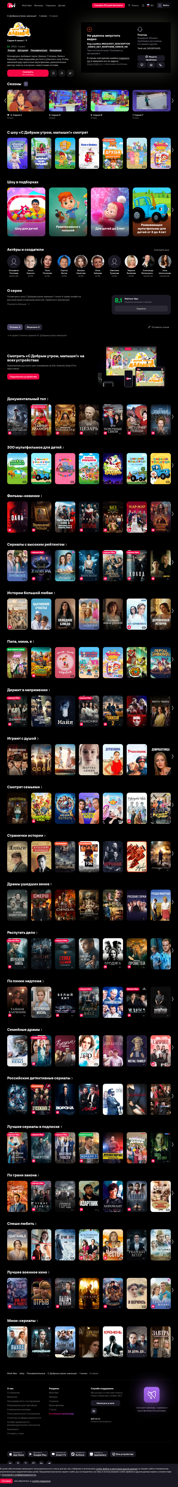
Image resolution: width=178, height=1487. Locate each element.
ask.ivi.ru (95, 1418)
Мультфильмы (56, 1405)
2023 (14, 46)
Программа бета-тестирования (23, 1401)
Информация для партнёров (22, 1405)
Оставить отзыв (15, 1433)
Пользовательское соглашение (23, 1413)
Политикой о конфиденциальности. (19, 1474)
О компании (13, 1392)
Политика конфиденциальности (24, 1418)
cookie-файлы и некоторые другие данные (117, 1468)
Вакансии (12, 1397)
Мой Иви (53, 1392)
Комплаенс (13, 1429)
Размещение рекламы (19, 1409)
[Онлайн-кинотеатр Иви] (12, 5)
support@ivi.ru (94, 64)
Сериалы (54, 1401)
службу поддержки (41, 1481)
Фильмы (53, 1397)
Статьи (52, 1409)
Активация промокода (61, 1413)
